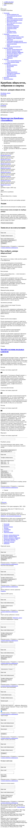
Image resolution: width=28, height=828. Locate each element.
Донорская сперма (12, 28)
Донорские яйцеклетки (13, 25)
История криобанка (12, 65)
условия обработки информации (9, 247)
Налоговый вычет (11, 76)
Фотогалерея (10, 66)
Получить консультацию (7, 223)
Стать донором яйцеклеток (14, 60)
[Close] (1, 588)
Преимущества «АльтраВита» (12, 119)
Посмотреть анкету (6, 155)
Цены (8, 30)
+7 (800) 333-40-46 (8, 2)
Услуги (9, 67)
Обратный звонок (8, 3)
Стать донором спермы (13, 62)
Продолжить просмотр (6, 617)
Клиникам (6, 34)
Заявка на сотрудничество (14, 46)
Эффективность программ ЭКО (15, 37)
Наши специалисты (12, 72)
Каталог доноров (8, 48)
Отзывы (9, 70)
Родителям (6, 13)
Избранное (10, 58)
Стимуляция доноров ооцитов (15, 41)
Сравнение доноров (12, 56)
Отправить (3, 243)
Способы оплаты (11, 31)
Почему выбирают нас (13, 14)
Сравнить (3, 591)
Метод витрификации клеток (14, 20)
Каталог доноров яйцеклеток (14, 49)
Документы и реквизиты (13, 73)
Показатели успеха (12, 21)
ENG (5, 5)
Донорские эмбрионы (12, 27)
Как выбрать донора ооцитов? (15, 18)
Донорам (6, 59)
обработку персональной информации (11, 516)
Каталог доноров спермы (13, 51)
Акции (8, 69)
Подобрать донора (12, 32)
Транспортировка (8, 79)
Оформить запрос (17, 617)
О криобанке (7, 63)
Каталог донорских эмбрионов (15, 52)
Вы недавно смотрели (13, 55)
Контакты (6, 77)
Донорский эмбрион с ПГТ (14, 53)
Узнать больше (21, 807)
